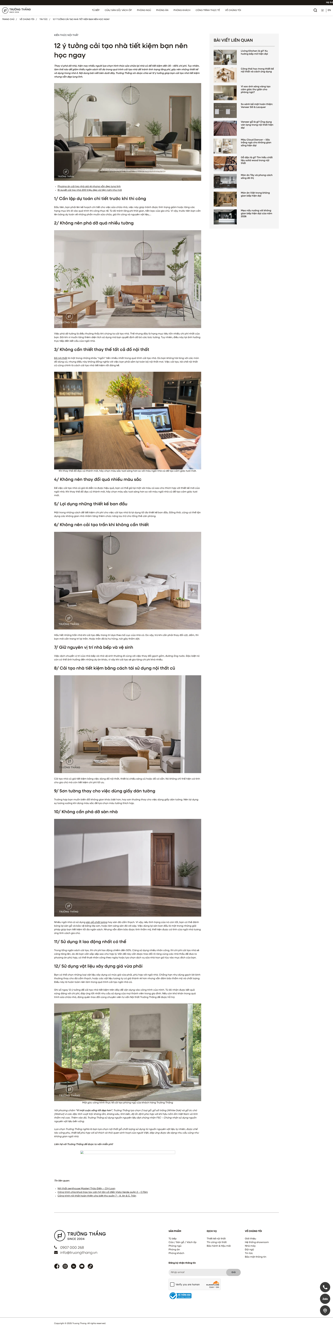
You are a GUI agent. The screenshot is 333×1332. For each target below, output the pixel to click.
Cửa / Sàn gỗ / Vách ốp (183, 1242)
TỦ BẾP (96, 10)
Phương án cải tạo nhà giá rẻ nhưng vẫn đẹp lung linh (89, 186)
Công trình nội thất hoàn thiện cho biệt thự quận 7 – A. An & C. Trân (97, 1196)
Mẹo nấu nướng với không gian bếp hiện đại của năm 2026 (256, 214)
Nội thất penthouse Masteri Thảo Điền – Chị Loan (86, 1189)
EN (329, 10)
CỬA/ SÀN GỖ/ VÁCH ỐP (118, 10)
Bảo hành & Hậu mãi (219, 1246)
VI (322, 10)
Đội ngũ (249, 1250)
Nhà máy (250, 1246)
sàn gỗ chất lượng (96, 922)
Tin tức (249, 1253)
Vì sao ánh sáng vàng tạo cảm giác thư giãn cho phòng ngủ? (256, 90)
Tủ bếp (173, 1239)
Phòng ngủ (175, 1246)
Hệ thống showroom (257, 1242)
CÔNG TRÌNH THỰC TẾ (208, 10)
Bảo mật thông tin (255, 1257)
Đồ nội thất (60, 358)
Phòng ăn (174, 1250)
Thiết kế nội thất (216, 1239)
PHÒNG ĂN (162, 10)
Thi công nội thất (217, 1242)
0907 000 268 (72, 1248)
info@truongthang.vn (78, 1253)
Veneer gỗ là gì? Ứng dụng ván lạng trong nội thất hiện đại (257, 125)
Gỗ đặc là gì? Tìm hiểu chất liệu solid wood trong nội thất (257, 160)
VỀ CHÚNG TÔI (233, 10)
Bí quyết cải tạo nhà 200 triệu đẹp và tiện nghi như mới (90, 190)
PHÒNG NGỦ (144, 10)
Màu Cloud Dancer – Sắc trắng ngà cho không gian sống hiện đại (256, 143)
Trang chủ (8, 19)
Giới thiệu (250, 1239)
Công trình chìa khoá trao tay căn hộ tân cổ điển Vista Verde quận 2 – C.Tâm (103, 1192)
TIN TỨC (44, 19)
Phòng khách (176, 1253)
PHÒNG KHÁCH (182, 10)
